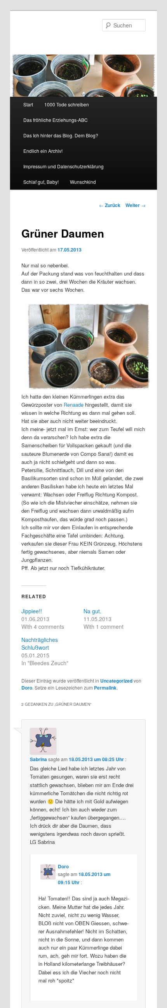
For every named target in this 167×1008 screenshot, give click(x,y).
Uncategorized (116, 680)
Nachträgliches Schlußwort (39, 643)
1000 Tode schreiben (66, 104)
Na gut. (92, 611)
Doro (26, 687)
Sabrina (38, 759)
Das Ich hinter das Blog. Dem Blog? (60, 135)
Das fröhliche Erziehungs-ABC (55, 119)
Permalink (105, 687)
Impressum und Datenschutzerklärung (63, 166)
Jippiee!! (31, 611)
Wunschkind (83, 181)
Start (28, 104)
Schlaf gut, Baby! (41, 181)
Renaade (74, 404)
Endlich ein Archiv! (43, 150)
